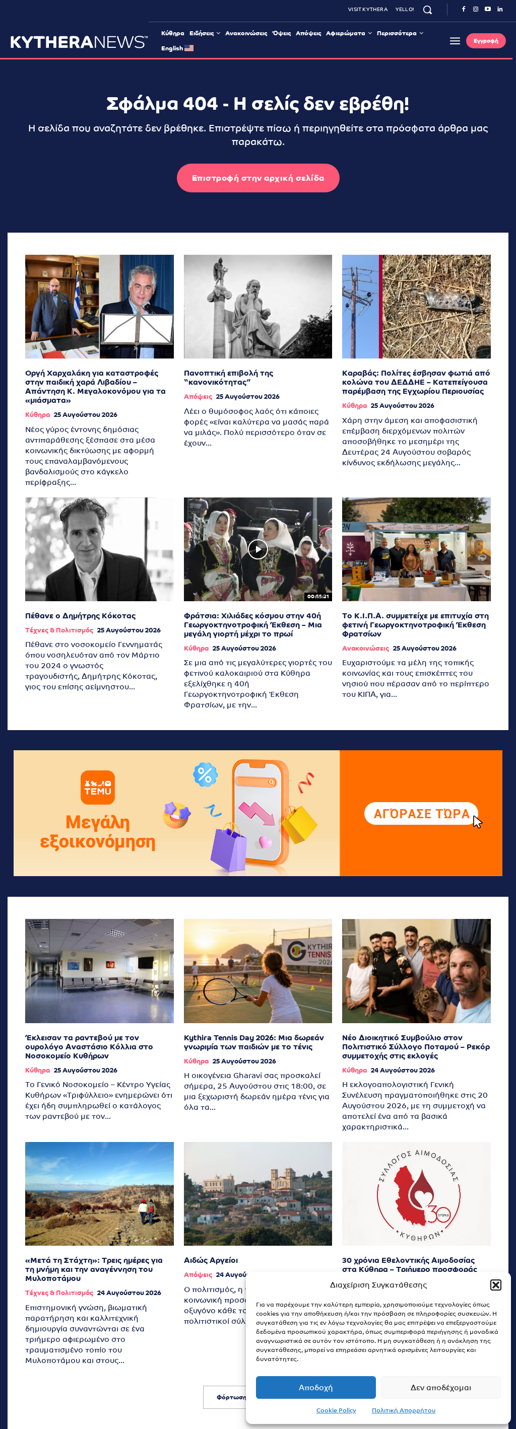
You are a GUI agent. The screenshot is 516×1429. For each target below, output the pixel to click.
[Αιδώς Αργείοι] (258, 1194)
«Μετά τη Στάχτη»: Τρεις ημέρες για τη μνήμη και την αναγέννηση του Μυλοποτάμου (94, 1269)
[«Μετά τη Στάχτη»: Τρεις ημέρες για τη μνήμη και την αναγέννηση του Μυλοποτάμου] (99, 1194)
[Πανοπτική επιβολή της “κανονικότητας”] (258, 307)
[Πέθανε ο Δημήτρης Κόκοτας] (99, 549)
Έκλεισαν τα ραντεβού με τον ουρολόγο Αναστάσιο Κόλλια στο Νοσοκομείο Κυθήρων (89, 1046)
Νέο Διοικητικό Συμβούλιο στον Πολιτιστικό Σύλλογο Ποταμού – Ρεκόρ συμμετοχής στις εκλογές (416, 1046)
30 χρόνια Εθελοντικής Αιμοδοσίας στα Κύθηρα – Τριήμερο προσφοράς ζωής (409, 1269)
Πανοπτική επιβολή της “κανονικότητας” (228, 377)
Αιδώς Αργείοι (211, 1260)
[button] (496, 1285)
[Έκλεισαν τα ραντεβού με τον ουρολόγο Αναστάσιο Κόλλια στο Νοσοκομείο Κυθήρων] (99, 971)
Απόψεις (198, 396)
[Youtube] (488, 10)
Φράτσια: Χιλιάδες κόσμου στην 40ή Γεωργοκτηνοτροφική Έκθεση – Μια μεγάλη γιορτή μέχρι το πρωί (253, 624)
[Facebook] (464, 10)
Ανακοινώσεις (365, 648)
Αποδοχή (316, 1387)
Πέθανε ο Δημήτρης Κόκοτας (80, 615)
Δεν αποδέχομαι (441, 1387)
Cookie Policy (336, 1410)
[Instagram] (476, 10)
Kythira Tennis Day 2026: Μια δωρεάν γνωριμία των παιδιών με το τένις (254, 1042)
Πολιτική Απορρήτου (404, 1410)
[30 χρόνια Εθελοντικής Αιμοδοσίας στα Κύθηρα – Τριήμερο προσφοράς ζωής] (416, 1194)
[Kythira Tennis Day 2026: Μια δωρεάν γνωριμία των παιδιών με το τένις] (258, 971)
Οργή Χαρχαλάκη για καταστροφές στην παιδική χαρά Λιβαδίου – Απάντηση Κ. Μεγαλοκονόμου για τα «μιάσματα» (95, 386)
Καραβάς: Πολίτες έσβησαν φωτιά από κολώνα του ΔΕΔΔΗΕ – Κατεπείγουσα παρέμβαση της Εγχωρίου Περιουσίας (416, 382)
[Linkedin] (500, 10)
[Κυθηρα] (79, 41)
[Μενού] (455, 41)
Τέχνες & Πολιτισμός (59, 630)
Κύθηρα (37, 414)
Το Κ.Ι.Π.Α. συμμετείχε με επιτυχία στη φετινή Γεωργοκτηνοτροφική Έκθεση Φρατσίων (415, 624)
